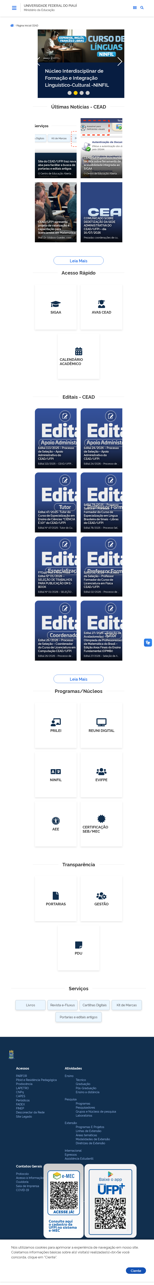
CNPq (20, 1092)
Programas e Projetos (90, 1127)
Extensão (71, 1123)
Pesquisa (71, 1099)
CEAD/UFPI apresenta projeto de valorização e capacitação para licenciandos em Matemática (57, 227)
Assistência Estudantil (79, 1158)
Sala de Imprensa (27, 1186)
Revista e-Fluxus (62, 1005)
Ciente (136, 1270)
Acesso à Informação (30, 1177)
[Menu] (14, 8)
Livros (30, 1005)
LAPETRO (22, 1088)
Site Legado (24, 1116)
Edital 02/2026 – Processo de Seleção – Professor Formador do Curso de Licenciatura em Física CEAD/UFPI (101, 579)
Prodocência (24, 1084)
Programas (83, 1103)
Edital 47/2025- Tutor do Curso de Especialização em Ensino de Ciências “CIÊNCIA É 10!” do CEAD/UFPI (56, 517)
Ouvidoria (22, 1181)
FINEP (20, 1108)
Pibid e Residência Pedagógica (36, 1080)
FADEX (20, 1104)
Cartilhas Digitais (95, 1005)
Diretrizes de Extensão (90, 1143)
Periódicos (23, 1100)
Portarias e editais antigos (78, 1017)
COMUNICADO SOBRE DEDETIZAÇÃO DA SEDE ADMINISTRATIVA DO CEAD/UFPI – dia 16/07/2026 (99, 225)
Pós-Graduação (86, 1088)
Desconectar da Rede (30, 1112)
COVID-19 (22, 1190)
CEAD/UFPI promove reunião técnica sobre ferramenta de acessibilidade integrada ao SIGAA (103, 163)
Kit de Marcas (127, 1005)
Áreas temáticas (86, 1135)
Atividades (73, 1068)
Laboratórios (84, 1115)
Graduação (83, 1084)
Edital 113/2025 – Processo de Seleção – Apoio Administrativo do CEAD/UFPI (56, 453)
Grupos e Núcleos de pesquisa (96, 1111)
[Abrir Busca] (142, 8)
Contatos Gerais (29, 1166)
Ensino (69, 1076)
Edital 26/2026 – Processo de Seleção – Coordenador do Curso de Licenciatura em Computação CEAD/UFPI (57, 645)
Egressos (71, 1154)
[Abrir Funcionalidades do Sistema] (135, 7)
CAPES (20, 1096)
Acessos (22, 1068)
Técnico (81, 1080)
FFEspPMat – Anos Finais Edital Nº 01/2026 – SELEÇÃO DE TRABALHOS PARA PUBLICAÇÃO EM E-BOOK (55, 579)
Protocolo (22, 1173)
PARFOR (21, 1076)
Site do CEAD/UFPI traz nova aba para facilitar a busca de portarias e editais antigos (57, 164)
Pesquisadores (85, 1107)
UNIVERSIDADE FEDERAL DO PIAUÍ (50, 5)
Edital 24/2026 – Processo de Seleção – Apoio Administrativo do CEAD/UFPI (101, 453)
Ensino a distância (87, 1092)
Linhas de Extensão (88, 1131)
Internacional (73, 1150)
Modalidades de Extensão (93, 1139)
